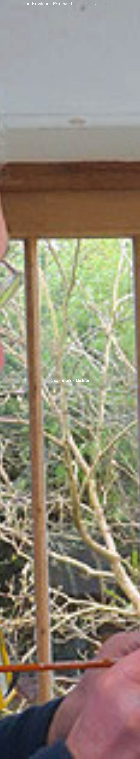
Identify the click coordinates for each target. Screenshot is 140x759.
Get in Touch (108, 4)
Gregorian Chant (97, 4)
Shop (116, 4)
